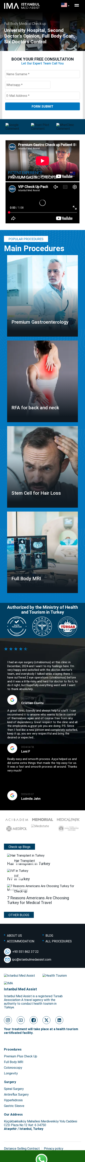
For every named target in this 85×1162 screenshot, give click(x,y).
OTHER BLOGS (18, 915)
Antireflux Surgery (16, 1094)
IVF (16, 876)
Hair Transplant (24, 861)
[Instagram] (8, 1020)
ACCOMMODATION (20, 941)
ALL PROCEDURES (58, 941)
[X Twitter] (46, 1020)
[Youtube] (21, 1020)
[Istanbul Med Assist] (22, 9)
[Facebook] (34, 1020)
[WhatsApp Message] (42, 1157)
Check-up (20, 891)
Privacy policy (53, 1148)
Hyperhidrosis (13, 1100)
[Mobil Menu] (77, 5)
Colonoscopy (13, 1068)
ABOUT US (14, 935)
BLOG (49, 935)
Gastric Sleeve (14, 1106)
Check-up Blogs (19, 847)
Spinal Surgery (14, 1089)
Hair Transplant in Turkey (28, 863)
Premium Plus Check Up (20, 1056)
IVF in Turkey (18, 879)
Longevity (11, 1073)
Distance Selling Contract (22, 1148)
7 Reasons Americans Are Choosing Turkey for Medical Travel (38, 900)
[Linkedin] (59, 1020)
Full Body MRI (13, 1062)
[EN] (65, 5)
